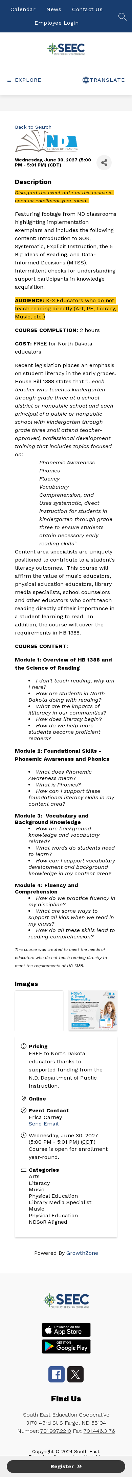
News (53, 9)
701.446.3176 (99, 1431)
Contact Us (87, 9)
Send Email (44, 1123)
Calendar (23, 9)
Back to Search (33, 127)
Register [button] (62, 1466)
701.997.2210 (55, 1431)
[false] (122, 18)
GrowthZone (82, 1253)
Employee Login (57, 23)
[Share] (104, 162)
